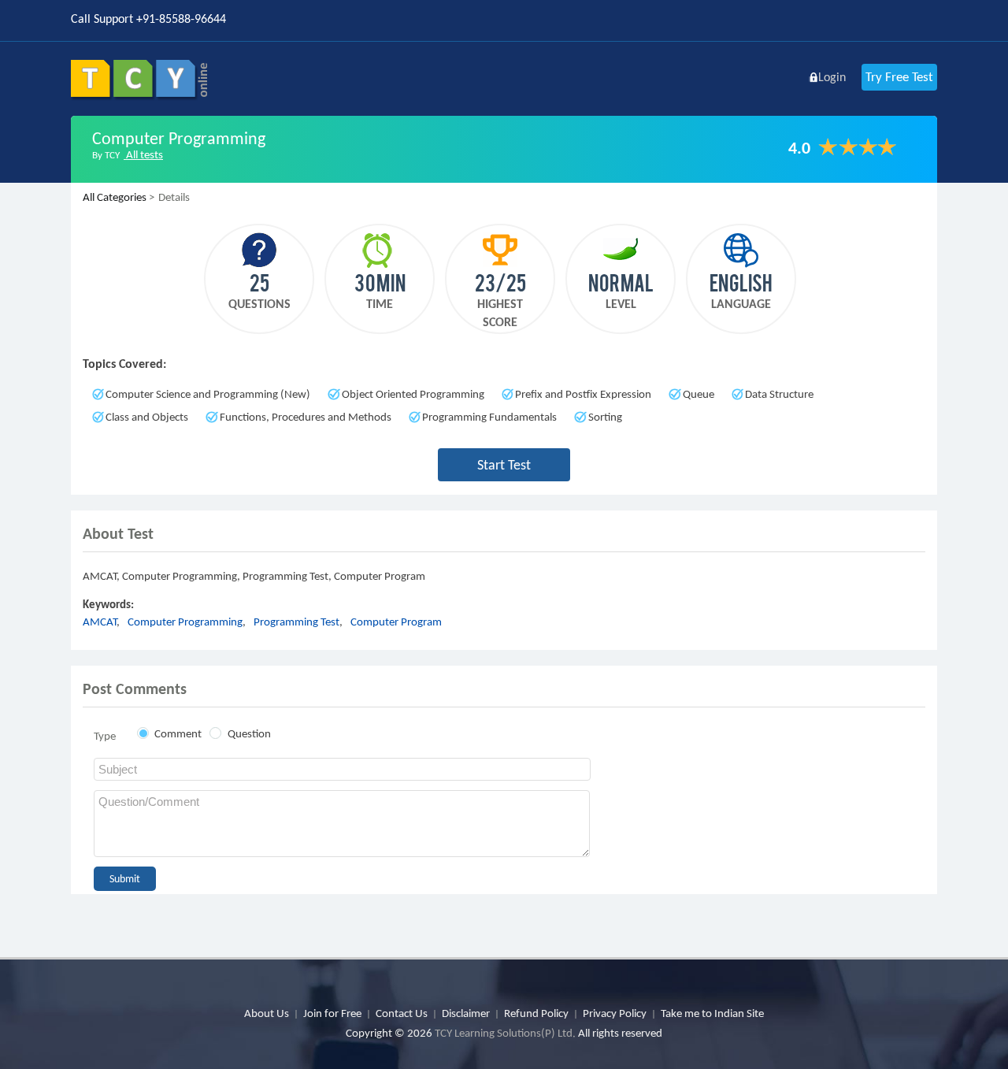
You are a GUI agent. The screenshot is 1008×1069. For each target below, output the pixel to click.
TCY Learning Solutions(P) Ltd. (505, 1033)
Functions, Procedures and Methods (305, 417)
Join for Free (332, 1013)
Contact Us (402, 1013)
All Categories (114, 197)
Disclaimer (466, 1013)
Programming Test (296, 621)
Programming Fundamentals (489, 417)
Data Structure (779, 394)
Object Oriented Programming (413, 394)
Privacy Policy (615, 1013)
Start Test (504, 464)
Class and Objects (147, 417)
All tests (143, 154)
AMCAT (100, 621)
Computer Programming (185, 621)
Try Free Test (899, 77)
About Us (266, 1013)
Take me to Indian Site (712, 1013)
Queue (698, 394)
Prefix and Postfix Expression (583, 394)
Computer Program (396, 621)
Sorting (605, 417)
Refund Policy (536, 1013)
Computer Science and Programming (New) (208, 394)
